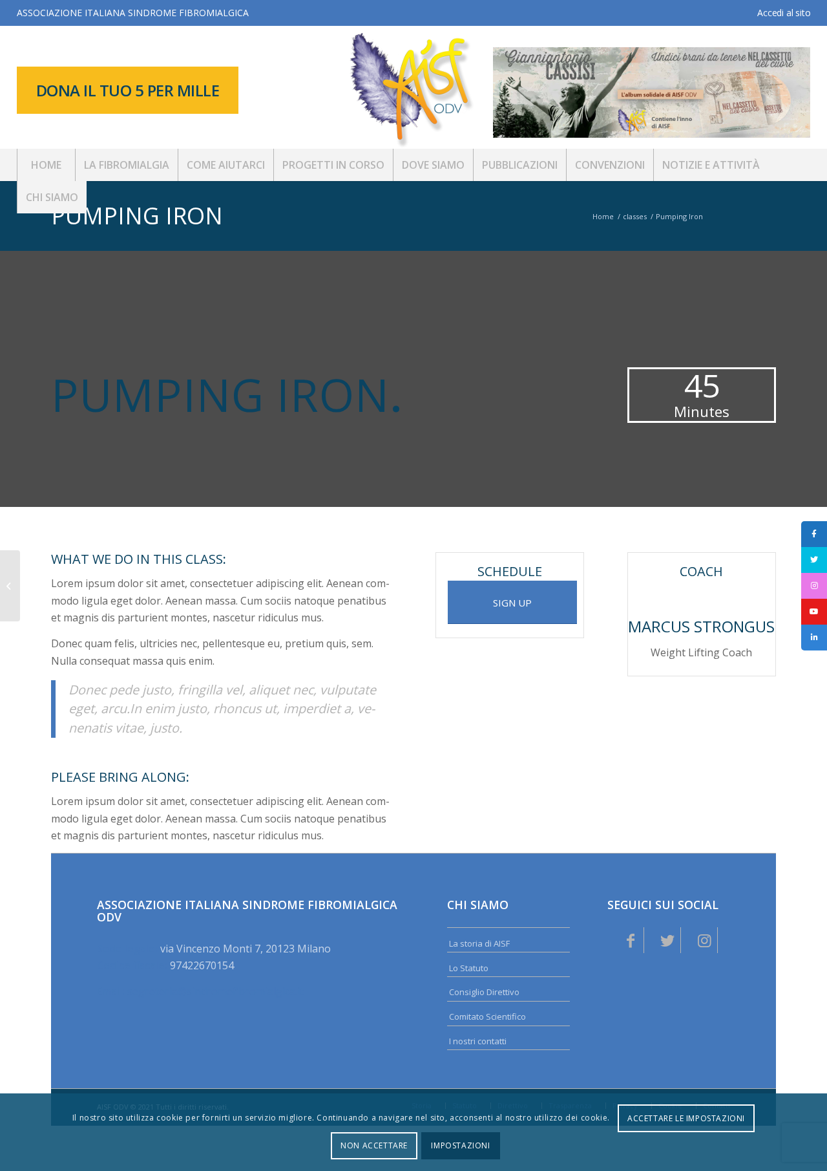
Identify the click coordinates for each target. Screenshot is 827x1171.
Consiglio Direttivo (484, 992)
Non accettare (374, 1145)
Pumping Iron (137, 215)
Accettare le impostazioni (686, 1118)
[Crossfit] (10, 585)
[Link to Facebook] (631, 940)
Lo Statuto (468, 968)
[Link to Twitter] (667, 940)
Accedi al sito (783, 12)
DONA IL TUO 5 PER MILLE (128, 90)
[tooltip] (814, 534)
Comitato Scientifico (487, 1016)
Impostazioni (460, 1145)
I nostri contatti (478, 1041)
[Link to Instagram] (704, 940)
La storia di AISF (479, 943)
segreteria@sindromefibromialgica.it (215, 991)
